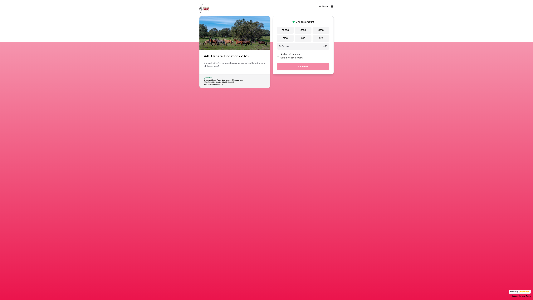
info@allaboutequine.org (213, 84)
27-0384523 (229, 82)
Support (515, 296)
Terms (528, 296)
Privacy (522, 296)
